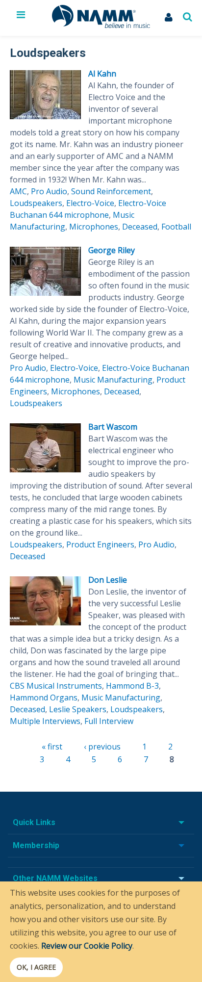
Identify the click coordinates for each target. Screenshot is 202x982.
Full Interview (108, 721)
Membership (36, 845)
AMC (18, 191)
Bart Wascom (112, 426)
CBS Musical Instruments (56, 685)
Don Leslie (107, 579)
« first (52, 746)
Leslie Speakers (77, 709)
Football (176, 226)
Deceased (139, 226)
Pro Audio (49, 191)
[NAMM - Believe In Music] (101, 25)
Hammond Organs (43, 697)
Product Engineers (100, 544)
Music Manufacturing (113, 379)
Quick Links (34, 822)
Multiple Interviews (45, 721)
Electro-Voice (90, 203)
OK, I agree (36, 967)
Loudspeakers (36, 203)
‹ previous (102, 746)
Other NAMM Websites (55, 878)
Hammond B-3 (132, 685)
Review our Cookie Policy (86, 945)
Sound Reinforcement (111, 191)
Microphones (93, 226)
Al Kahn (102, 73)
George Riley (111, 250)
